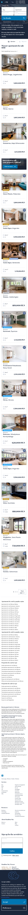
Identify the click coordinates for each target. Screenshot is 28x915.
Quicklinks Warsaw (5, 813)
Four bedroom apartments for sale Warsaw (10, 694)
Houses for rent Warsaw (6, 677)
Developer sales (18, 804)
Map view (24, 41)
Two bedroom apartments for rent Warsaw (10, 669)
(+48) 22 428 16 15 (22, 1)
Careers (3, 823)
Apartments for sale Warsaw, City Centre (10, 650)
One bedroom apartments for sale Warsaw (10, 688)
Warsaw (9, 778)
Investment (3, 792)
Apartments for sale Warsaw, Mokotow (10, 638)
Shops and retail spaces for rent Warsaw (10, 679)
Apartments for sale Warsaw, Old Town (10, 654)
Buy (2, 784)
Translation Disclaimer (20, 816)
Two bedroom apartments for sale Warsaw (10, 690)
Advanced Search (7, 21)
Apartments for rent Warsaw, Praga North (10, 617)
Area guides (17, 813)
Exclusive (3, 810)
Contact (16, 825)
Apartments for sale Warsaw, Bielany (9, 634)
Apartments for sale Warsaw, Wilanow (9, 656)
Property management (20, 784)
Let (2, 789)
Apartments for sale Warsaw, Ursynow (9, 652)
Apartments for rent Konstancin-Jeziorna (10, 606)
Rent (2, 786)
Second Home (18, 799)
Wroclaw (17, 778)
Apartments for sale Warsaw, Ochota (9, 640)
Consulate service (19, 793)
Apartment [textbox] (18, 9)
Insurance (17, 790)
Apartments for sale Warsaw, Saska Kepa (10, 648)
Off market (17, 796)
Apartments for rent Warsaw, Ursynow (9, 623)
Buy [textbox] (4, 9)
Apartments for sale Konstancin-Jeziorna (10, 636)
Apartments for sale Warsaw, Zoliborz (9, 660)
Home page (3, 778)
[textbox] (5, 14)
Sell (2, 787)
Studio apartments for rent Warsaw (9, 665)
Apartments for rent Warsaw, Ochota (9, 610)
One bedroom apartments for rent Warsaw (10, 667)
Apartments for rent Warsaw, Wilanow (9, 625)
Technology (3, 811)
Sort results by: (9, 51)
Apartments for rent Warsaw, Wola (9, 627)
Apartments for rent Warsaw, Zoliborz (9, 629)
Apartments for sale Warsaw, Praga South (10, 644)
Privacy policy (18, 814)
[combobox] (8, 10)
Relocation (17, 792)
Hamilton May (5, 5)
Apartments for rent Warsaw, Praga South (10, 615)
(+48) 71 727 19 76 (22, 3)
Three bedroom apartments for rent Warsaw (11, 671)
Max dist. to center (5, 12)
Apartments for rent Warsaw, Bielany (9, 604)
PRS (2, 793)
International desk (19, 795)
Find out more (9, 166)
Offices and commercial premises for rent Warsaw (12, 681)
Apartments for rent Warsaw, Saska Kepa (10, 619)
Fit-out (16, 787)
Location (16, 12)
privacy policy (5, 897)
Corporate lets (4, 790)
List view (13, 41)
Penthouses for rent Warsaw (7, 675)
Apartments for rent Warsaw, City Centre (10, 621)
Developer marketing (19, 802)
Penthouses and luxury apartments (9, 696)
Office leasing (18, 786)
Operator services (19, 801)
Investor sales (18, 798)
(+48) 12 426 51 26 (21, 2)
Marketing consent (11, 855)
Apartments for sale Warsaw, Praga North (10, 646)
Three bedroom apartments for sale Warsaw (11, 692)
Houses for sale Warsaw (6, 698)
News (16, 822)
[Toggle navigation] (6, 2)
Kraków (13, 778)
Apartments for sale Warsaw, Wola (9, 658)
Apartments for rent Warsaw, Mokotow (10, 608)
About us (3, 822)
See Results (7, 18)
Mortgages (17, 789)
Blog (16, 823)
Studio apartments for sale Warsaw (9, 686)
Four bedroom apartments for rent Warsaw (10, 673)
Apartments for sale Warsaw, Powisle (9, 642)
